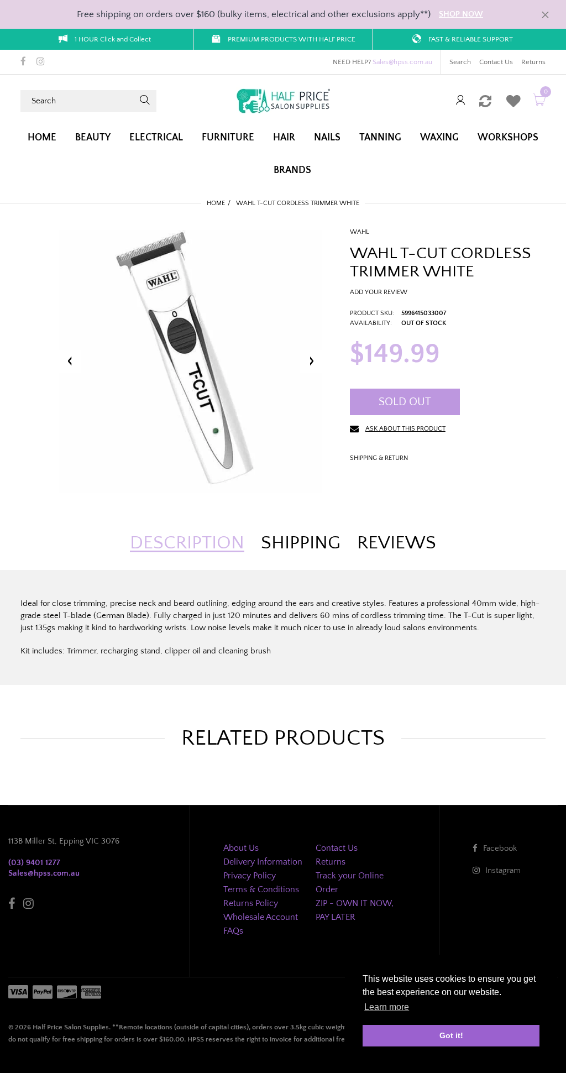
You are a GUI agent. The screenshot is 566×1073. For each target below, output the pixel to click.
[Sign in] (460, 101)
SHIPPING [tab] (300, 542)
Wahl (359, 231)
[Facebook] (23, 62)
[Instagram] (40, 62)
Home (216, 203)
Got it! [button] (451, 1035)
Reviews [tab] (396, 542)
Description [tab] (187, 542)
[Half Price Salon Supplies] (283, 100)
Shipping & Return (379, 458)
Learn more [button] (386, 1007)
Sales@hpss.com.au (402, 62)
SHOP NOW (461, 14)
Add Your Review (378, 292)
